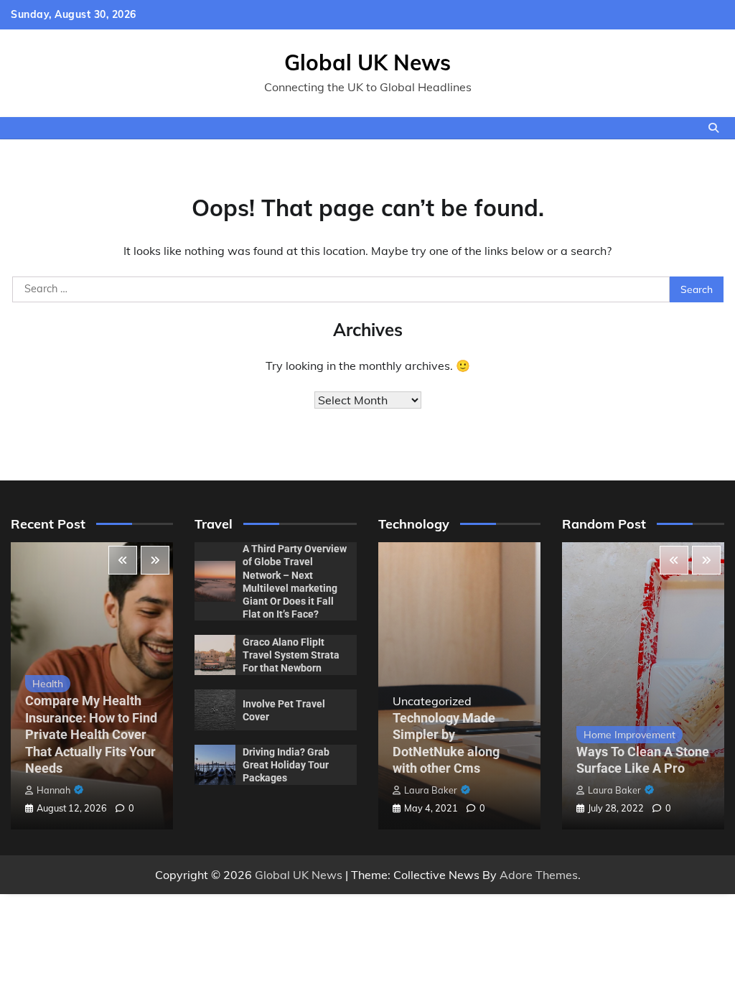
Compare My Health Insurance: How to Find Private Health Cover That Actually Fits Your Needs (91, 734)
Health (47, 683)
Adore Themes (539, 875)
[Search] (713, 128)
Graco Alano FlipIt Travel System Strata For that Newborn (291, 655)
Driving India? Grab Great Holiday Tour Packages (286, 765)
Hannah (53, 790)
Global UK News (367, 62)
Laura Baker (430, 790)
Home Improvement (629, 734)
